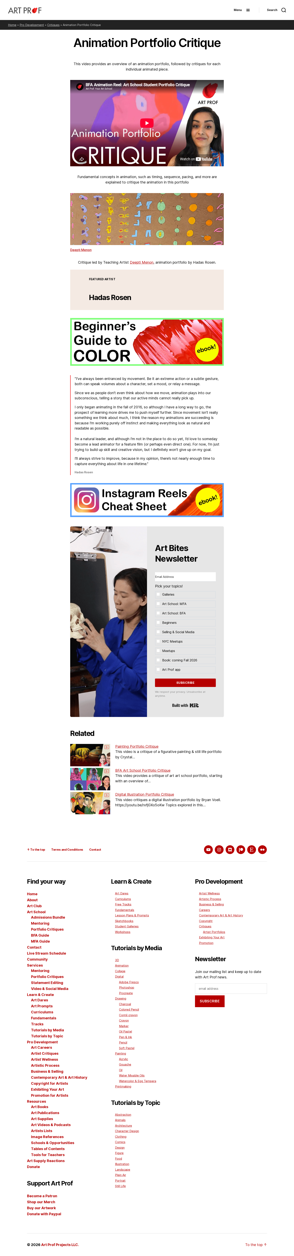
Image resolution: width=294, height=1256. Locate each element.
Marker (124, 1026)
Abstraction (123, 1114)
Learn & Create (40, 995)
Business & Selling (47, 1071)
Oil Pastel (125, 1031)
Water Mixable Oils (132, 1075)
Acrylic (123, 1059)
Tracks (37, 1024)
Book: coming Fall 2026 (179, 660)
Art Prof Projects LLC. (60, 1245)
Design (120, 1147)
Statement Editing (47, 983)
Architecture (123, 1125)
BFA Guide (40, 935)
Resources (36, 1101)
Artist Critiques (44, 1053)
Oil (120, 1070)
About (32, 900)
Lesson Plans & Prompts (132, 915)
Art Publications (45, 1113)
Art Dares (39, 1000)
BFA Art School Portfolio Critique (142, 770)
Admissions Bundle (48, 917)
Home (12, 25)
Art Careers (41, 1047)
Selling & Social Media (178, 632)
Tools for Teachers (48, 1155)
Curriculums (42, 1012)
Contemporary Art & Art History (59, 1077)
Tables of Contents (48, 1149)
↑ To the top (36, 849)
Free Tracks (123, 904)
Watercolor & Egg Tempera (137, 1081)
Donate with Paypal (44, 1214)
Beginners (169, 623)
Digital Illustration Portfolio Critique (144, 794)
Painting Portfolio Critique (136, 746)
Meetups (168, 651)
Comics (120, 1142)
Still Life (120, 1186)
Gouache (125, 1064)
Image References (47, 1137)
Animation (122, 965)
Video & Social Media (49, 989)
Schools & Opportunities (52, 1143)
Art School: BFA (174, 613)
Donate (33, 1167)
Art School (36, 912)
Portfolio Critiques (47, 929)
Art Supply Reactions (46, 1161)
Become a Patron (42, 1196)
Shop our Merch (41, 1202)
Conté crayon (128, 1015)
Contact (95, 849)
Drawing (120, 998)
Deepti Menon (81, 250)
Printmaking (123, 1086)
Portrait (120, 1180)
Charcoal (125, 1004)
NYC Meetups (172, 641)
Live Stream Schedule (46, 953)
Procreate (126, 993)
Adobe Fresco (129, 982)
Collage (120, 971)
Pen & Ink (125, 1037)
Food (118, 1158)
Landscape (122, 1169)
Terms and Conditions (67, 849)
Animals (120, 1120)
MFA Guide (40, 941)
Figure (119, 1153)
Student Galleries (127, 926)
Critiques (53, 25)
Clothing (120, 1136)
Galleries (168, 594)
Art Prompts (42, 1006)
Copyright (206, 921)
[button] (185, 623)
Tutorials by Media (47, 1030)
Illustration (122, 1164)
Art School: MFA (174, 604)
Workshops (122, 932)
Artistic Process (45, 1065)
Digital (119, 976)
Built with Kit (185, 705)
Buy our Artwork (41, 1208)
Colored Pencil (129, 1009)
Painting (120, 1053)
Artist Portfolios (214, 932)
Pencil (123, 1042)
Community (37, 959)
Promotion (206, 943)
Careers (204, 910)
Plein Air (120, 1175)
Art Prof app (171, 670)
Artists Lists (41, 1131)
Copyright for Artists (49, 1083)
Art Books (39, 1107)
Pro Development (32, 25)
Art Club (34, 906)
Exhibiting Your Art (47, 1089)
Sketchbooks (124, 921)
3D (117, 960)
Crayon (124, 1020)
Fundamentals (43, 1018)
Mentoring (40, 923)
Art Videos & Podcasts (51, 1125)
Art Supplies (42, 1119)
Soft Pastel (126, 1048)
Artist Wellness (44, 1059)
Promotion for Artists (49, 1095)
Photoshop (126, 987)
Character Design (127, 1131)
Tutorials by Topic (47, 1036)
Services (35, 965)
